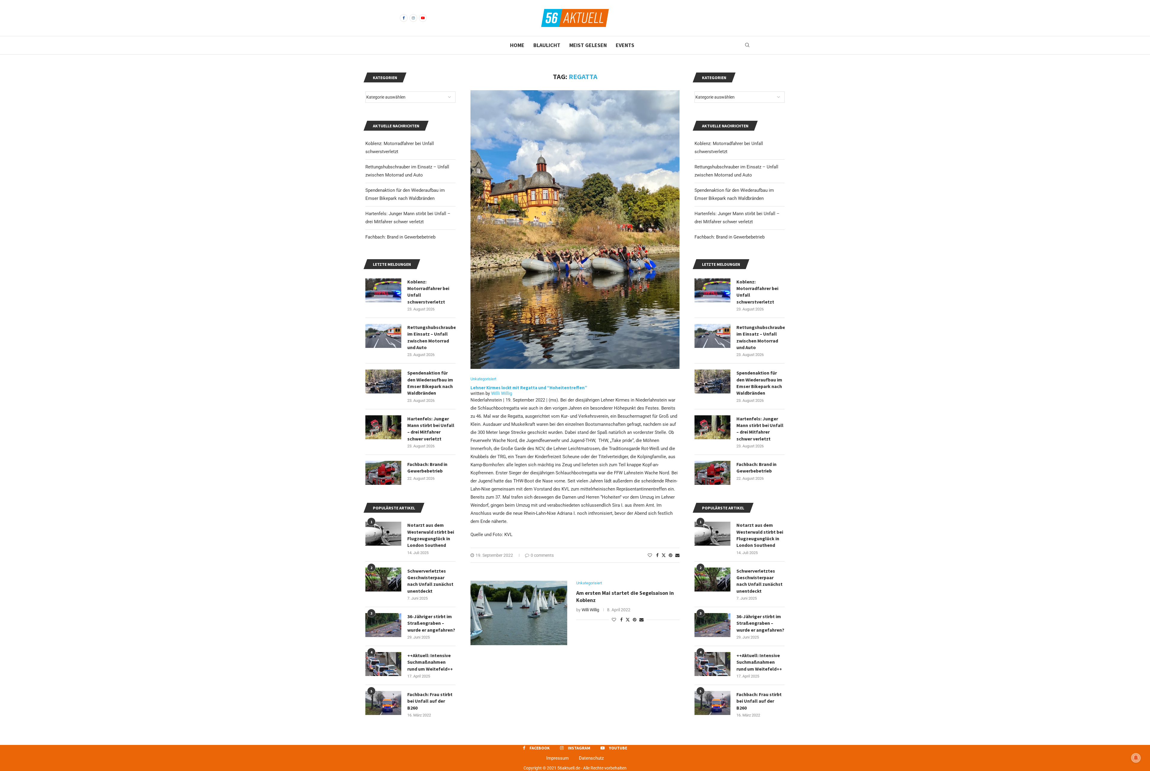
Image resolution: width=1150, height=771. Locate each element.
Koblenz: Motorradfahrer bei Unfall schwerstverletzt (757, 292)
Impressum (557, 758)
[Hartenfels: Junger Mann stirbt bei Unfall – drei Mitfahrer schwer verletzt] (712, 427)
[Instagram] (413, 18)
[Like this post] (650, 555)
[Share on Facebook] (657, 555)
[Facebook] (404, 18)
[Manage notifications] (1136, 758)
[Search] (747, 45)
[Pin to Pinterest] (670, 555)
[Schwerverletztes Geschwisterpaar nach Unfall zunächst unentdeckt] (712, 580)
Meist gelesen (588, 45)
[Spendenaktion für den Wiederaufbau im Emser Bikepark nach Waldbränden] (712, 381)
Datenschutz (591, 758)
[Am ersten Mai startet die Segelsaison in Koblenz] (518, 613)
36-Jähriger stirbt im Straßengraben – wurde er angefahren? (760, 623)
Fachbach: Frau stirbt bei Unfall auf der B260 (759, 701)
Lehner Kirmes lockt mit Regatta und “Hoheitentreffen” (528, 387)
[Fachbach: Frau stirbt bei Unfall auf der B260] (712, 703)
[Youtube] (423, 18)
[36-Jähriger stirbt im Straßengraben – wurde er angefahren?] (712, 625)
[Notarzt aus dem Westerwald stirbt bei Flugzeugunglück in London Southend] (712, 534)
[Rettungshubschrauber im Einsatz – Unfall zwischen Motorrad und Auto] (712, 336)
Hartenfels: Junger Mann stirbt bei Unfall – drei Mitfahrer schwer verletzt (759, 429)
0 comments (542, 555)
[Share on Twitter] (664, 555)
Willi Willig (501, 393)
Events (625, 45)
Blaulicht (546, 45)
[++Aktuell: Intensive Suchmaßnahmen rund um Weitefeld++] (712, 664)
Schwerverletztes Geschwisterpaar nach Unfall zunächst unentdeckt (759, 581)
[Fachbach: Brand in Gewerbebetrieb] (712, 473)
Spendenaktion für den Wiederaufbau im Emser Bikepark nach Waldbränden (759, 383)
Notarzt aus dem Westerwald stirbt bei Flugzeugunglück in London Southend (759, 535)
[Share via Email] (677, 555)
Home (517, 45)
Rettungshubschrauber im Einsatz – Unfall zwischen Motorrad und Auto (760, 337)
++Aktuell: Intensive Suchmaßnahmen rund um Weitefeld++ (759, 662)
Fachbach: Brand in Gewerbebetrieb (729, 237)
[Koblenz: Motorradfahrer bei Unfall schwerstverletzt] (712, 290)
